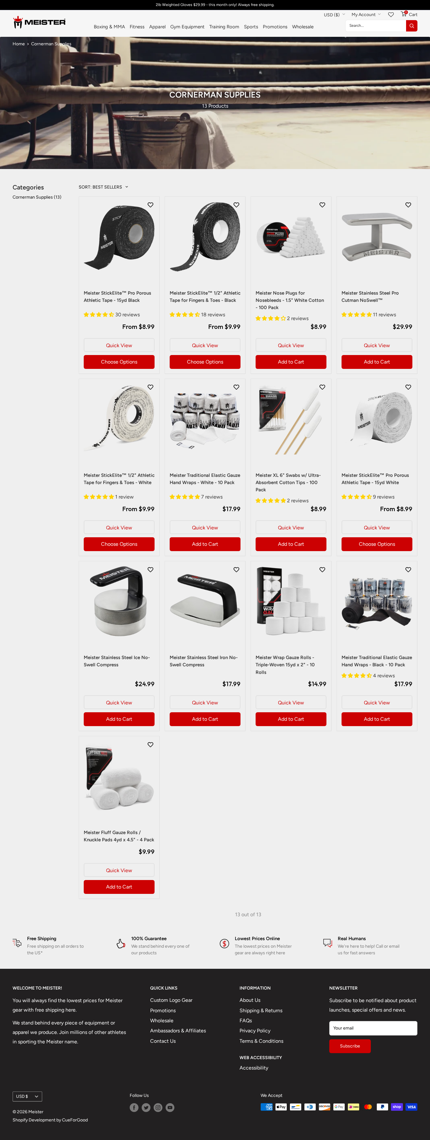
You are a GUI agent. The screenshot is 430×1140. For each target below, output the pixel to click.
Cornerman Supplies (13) (37, 197)
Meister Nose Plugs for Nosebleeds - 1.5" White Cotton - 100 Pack (290, 300)
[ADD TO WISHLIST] (150, 204)
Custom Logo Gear (171, 1000)
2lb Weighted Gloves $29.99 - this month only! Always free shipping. (215, 5)
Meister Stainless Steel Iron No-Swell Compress (204, 661)
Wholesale (303, 27)
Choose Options (119, 362)
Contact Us (163, 1041)
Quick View (119, 345)
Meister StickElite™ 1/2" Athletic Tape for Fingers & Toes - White (119, 478)
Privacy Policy (255, 1031)
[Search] (411, 25)
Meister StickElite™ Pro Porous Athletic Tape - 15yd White (375, 478)
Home (19, 44)
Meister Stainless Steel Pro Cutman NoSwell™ (370, 296)
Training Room (224, 27)
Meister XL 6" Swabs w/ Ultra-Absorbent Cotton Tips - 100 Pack (288, 482)
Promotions (275, 27)
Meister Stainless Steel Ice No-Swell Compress (117, 661)
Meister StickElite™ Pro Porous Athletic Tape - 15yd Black (117, 296)
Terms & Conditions (261, 1041)
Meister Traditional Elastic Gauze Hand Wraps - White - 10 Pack (205, 478)
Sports (251, 27)
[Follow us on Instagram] (158, 1107)
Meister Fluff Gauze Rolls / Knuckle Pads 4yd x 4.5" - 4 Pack (119, 836)
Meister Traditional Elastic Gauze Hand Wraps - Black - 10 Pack (377, 661)
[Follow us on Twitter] (146, 1107)
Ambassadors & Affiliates (178, 1031)
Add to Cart (291, 362)
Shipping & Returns (261, 1010)
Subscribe (350, 1046)
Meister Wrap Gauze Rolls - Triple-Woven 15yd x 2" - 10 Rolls (285, 665)
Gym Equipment (187, 27)
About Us (250, 1000)
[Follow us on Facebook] (134, 1107)
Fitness (137, 27)
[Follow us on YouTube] (170, 1107)
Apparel (157, 27)
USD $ (22, 1096)
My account (364, 14)
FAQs (246, 1021)
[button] (99, 315)
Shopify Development (34, 1120)
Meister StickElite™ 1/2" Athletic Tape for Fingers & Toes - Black (205, 296)
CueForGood (75, 1120)
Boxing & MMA (109, 27)
